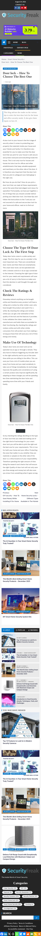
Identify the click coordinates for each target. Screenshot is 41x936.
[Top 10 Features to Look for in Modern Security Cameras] (8, 640)
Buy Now (21, 431)
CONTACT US (19, 5)
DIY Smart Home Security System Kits (17, 617)
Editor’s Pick (22, 48)
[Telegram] (17, 130)
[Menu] (9, 42)
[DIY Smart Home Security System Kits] (20, 601)
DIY (5, 611)
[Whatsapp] (13, 130)
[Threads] (33, 130)
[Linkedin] (21, 130)
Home (15, 42)
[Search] (37, 42)
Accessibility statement (16, 929)
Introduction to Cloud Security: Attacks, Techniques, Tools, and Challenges (27, 701)
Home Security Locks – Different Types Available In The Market (29, 497)
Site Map (29, 929)
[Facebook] (5, 130)
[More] (17, 134)
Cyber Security (21, 696)
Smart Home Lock (11, 900)
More (19, 53)
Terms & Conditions (26, 923)
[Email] (9, 134)
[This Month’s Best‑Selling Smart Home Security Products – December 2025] (20, 563)
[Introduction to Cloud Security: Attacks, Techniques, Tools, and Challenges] (8, 700)
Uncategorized (10, 908)
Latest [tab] (7, 630)
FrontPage (8, 48)
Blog (24, 42)
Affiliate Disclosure (11, 926)
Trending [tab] (34, 630)
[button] (9, 42)
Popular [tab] (21, 630)
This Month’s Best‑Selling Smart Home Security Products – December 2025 (27, 672)
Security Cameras (9, 573)
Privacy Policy (12, 923)
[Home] (4, 42)
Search (7, 913)
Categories (8, 53)
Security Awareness (23, 892)
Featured (7, 535)
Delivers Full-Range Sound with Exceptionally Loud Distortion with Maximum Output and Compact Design (20, 857)
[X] (25, 130)
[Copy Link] (13, 134)
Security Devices (21, 681)
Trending (31, 681)
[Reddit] (29, 130)
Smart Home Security (10, 68)
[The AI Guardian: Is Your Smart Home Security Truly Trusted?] (20, 525)
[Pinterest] (9, 130)
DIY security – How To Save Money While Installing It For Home (11, 497)
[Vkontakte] (5, 134)
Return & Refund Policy (27, 926)
